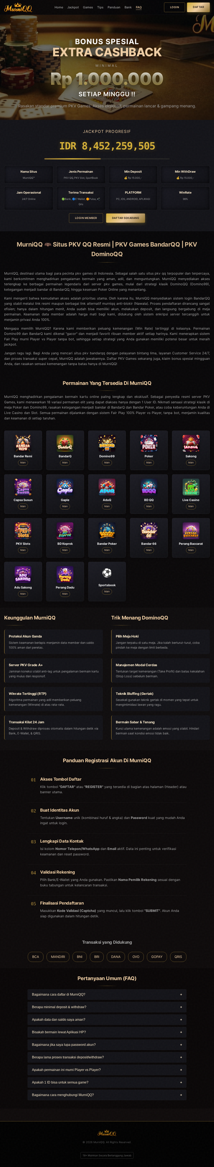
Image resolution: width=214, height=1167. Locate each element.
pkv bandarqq (94, 353)
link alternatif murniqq (97, 303)
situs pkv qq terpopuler (165, 273)
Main (23, 462)
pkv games (113, 284)
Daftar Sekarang (125, 218)
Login (174, 7)
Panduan (114, 7)
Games (88, 7)
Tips (100, 7)
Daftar (198, 7)
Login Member (86, 218)
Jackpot (73, 7)
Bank (128, 7)
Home (59, 7)
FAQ (139, 7)
